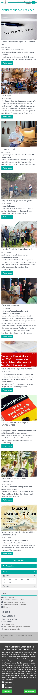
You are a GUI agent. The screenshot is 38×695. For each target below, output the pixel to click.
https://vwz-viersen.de (12, 629)
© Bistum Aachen (7, 635)
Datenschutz (29, 635)
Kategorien (10, 566)
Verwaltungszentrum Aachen (13, 600)
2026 (7, 576)
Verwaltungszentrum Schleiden (14, 604)
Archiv (5, 572)
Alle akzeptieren (30, 691)
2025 (7, 586)
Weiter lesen (7, 63)
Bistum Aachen (8, 597)
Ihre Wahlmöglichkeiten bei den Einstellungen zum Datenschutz (19, 647)
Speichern (7, 691)
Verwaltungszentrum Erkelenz (14, 602)
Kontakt (5, 638)
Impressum (20, 635)
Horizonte (6, 607)
